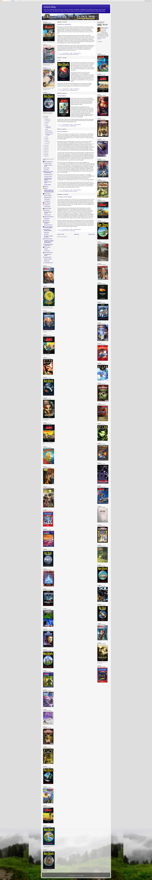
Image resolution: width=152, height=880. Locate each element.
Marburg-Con (47, 218)
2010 (45, 156)
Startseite (76, 234)
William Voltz (46, 260)
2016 (45, 146)
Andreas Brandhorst (48, 161)
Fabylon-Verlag (47, 193)
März (46, 140)
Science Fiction (75, 54)
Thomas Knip (47, 250)
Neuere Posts (60, 234)
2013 (45, 151)
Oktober (47, 119)
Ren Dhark (62, 90)
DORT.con (46, 186)
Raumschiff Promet (68, 54)
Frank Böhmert (47, 201)
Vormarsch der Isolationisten (64, 24)
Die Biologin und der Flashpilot (64, 197)
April (46, 138)
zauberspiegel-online (48, 262)
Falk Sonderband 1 (61, 95)
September (47, 120)
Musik (71, 191)
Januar (46, 143)
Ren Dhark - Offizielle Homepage (48, 236)
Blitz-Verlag (46, 169)
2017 (45, 145)
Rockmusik (75, 191)
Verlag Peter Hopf (47, 257)
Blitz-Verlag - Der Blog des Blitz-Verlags (48, 172)
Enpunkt (46, 188)
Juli (46, 123)
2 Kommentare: (77, 88)
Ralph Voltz (46, 232)
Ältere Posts (92, 234)
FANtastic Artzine (47, 197)
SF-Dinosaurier (47, 247)
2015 (45, 148)
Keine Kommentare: (77, 53)
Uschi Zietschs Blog (48, 252)
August (46, 122)
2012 (45, 153)
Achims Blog (50, 7)
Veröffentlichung (74, 90)
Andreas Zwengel (47, 163)
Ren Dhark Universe (48, 238)
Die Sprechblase (47, 184)
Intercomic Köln (47, 214)
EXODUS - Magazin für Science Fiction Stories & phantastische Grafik (49, 191)
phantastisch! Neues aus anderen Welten (48, 227)
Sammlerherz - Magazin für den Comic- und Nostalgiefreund (49, 241)
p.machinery (46, 220)
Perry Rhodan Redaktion (47, 223)
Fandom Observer (48, 195)
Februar (47, 141)
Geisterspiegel (47, 206)
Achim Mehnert (105, 27)
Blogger (82, 875)
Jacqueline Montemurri (49, 216)
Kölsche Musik (67, 191)
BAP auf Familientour (62, 131)
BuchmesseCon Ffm (48, 174)
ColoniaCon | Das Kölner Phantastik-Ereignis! (48, 179)
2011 (45, 154)
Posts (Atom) (64, 236)
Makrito (59, 60)
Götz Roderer (47, 210)
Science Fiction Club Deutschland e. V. (48, 245)
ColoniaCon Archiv (48, 176)
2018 (45, 117)
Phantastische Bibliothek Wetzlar (48, 230)
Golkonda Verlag (47, 208)
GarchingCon (47, 204)
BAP (61, 191)
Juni (46, 125)
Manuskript (62, 54)
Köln (63, 191)
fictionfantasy (47, 199)
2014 (45, 149)
